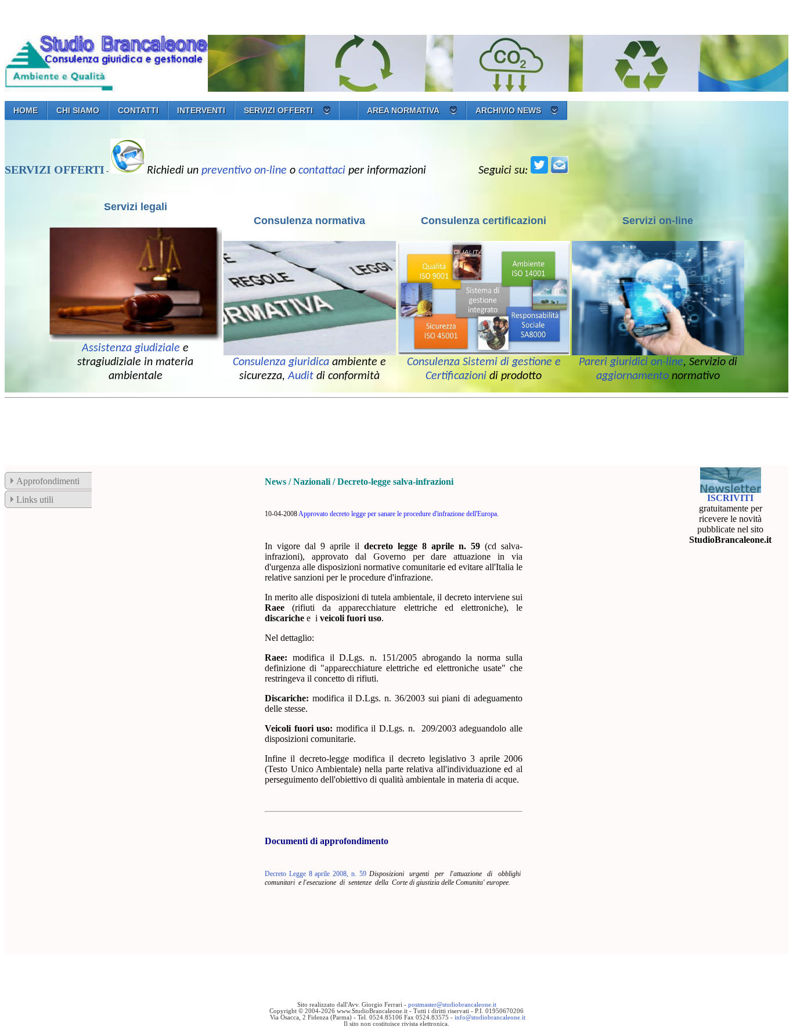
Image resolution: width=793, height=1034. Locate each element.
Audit (300, 376)
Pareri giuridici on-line (631, 362)
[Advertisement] (216, 429)
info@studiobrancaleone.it (490, 1017)
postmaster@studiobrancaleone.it (452, 1004)
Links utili (34, 500)
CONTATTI (138, 110)
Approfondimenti (48, 481)
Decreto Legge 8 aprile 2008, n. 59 (315, 874)
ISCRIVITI (730, 498)
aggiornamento (632, 376)
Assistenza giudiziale (131, 348)
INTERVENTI (201, 110)
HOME (25, 110)
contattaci (321, 170)
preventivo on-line (244, 170)
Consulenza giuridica (281, 362)
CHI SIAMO (77, 110)
